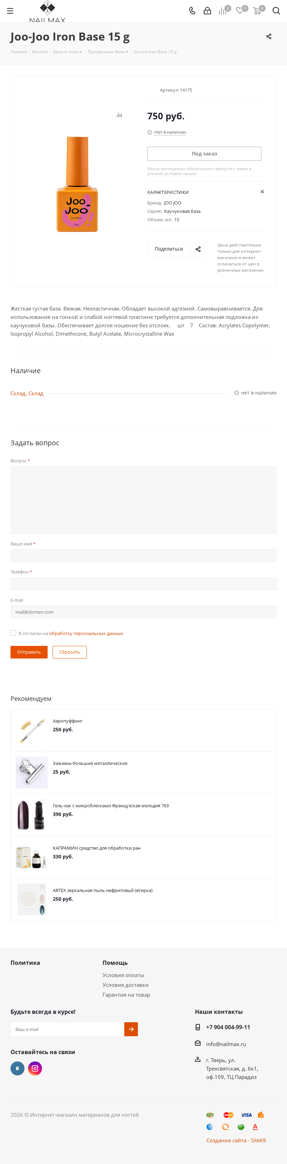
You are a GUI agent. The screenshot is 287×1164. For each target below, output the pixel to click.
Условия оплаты (123, 974)
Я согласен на (71, 633)
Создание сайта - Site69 (236, 1140)
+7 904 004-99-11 (228, 1027)
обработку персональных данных (86, 633)
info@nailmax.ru (226, 1043)
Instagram (35, 1068)
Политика (25, 963)
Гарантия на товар (126, 994)
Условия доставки (126, 984)
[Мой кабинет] (207, 10)
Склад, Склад (26, 393)
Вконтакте (17, 1068)
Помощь (115, 963)
